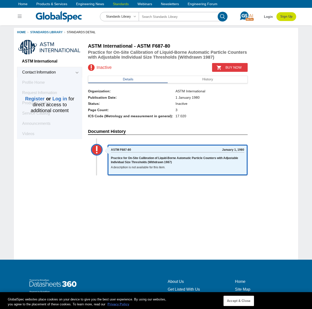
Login (268, 17)
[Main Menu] (20, 16)
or (46, 98)
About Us (176, 281)
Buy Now (233, 67)
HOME (21, 32)
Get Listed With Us (184, 289)
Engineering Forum (202, 4)
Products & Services (51, 4)
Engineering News (90, 4)
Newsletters (170, 4)
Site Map (242, 289)
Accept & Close (238, 301)
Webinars (144, 4)
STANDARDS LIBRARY (46, 32)
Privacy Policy (118, 304)
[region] (156, 300)
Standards (121, 4)
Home (23, 4)
